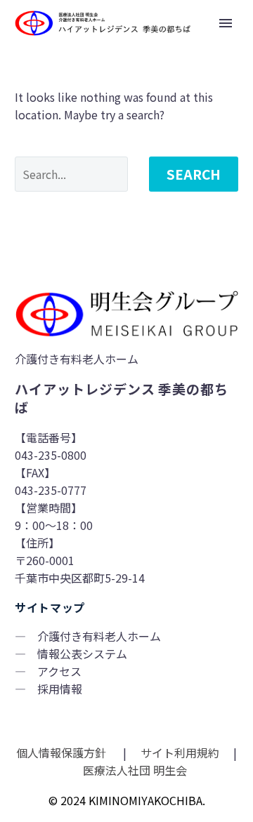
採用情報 (59, 688)
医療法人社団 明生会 (133, 770)
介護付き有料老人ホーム (99, 636)
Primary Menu (225, 23)
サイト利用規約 (178, 752)
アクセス (59, 671)
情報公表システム (82, 653)
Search (194, 173)
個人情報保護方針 (62, 752)
